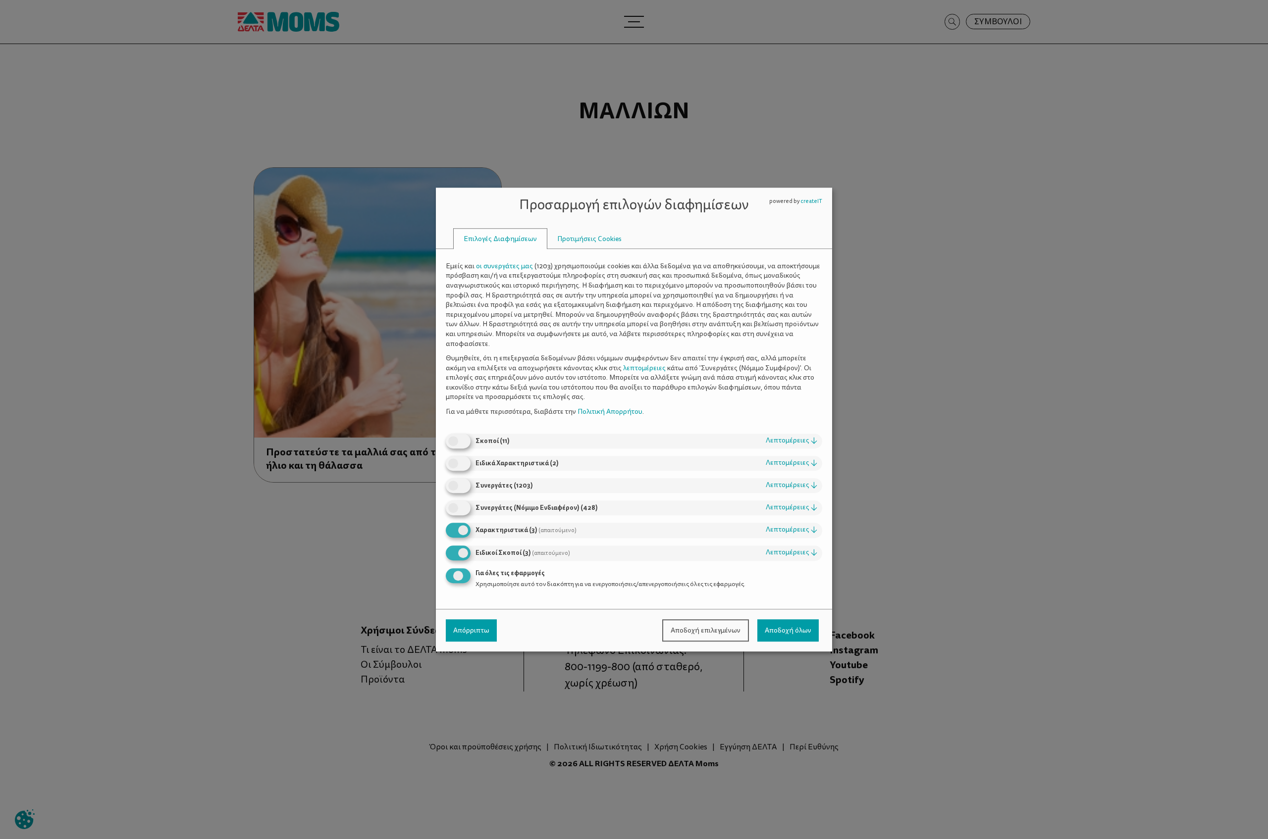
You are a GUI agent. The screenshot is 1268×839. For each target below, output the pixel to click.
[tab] (500, 238)
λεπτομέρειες (791, 440)
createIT (811, 201)
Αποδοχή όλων (788, 630)
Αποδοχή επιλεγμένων (705, 630)
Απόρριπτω (471, 630)
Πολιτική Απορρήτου (610, 411)
